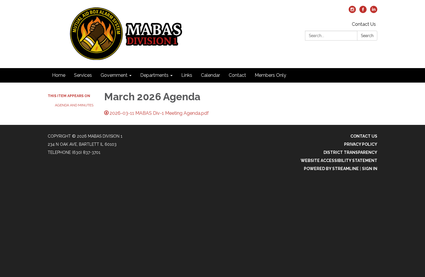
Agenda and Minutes (74, 105)
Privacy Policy (360, 144)
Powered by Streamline (331, 168)
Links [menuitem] (186, 75)
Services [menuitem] (83, 75)
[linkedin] (373, 11)
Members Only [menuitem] (270, 75)
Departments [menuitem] (154, 75)
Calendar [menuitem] (210, 75)
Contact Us (364, 24)
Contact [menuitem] (237, 75)
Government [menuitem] (114, 75)
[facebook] (363, 11)
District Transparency (350, 152)
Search (367, 35)
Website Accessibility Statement (339, 160)
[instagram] (352, 11)
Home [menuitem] (58, 75)
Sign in (369, 168)
